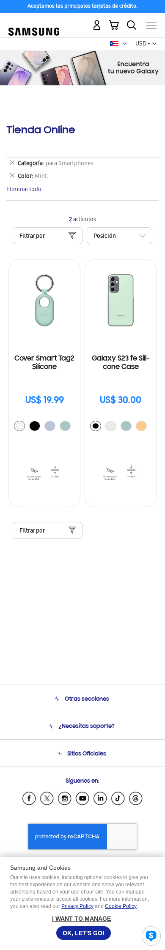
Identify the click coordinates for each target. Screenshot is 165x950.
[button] (125, 43)
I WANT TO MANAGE (81, 918)
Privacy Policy (77, 906)
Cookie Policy (121, 906)
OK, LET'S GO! (83, 933)
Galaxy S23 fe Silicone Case (120, 363)
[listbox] (44, 427)
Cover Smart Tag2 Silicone (44, 363)
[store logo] (33, 21)
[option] (19, 426)
